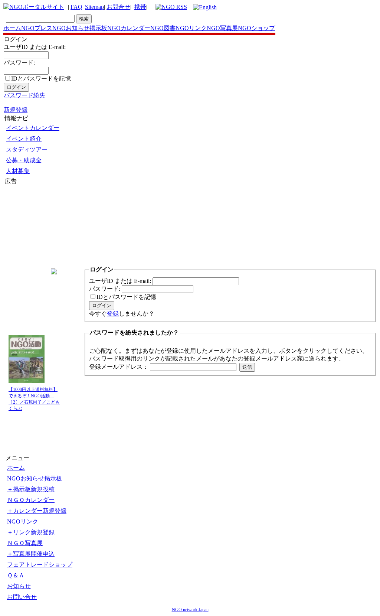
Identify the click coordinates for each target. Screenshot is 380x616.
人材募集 (18, 171)
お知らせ (19, 586)
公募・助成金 (24, 160)
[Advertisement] (27, 229)
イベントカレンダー (32, 128)
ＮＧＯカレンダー (31, 500)
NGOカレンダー (128, 28)
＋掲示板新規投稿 (31, 489)
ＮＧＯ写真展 (25, 543)
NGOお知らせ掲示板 (79, 28)
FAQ (76, 7)
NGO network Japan (190, 609)
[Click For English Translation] (205, 7)
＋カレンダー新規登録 (36, 511)
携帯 (140, 7)
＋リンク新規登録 (31, 532)
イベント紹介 (24, 139)
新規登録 (15, 110)
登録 (113, 313)
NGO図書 (163, 28)
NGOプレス (36, 28)
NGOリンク (191, 28)
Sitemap (94, 7)
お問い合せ (22, 597)
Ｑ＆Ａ (15, 575)
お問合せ (118, 7)
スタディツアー (27, 149)
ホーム (12, 28)
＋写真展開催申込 (31, 554)
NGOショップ (256, 28)
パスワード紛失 (24, 95)
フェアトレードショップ (39, 564)
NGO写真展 (222, 28)
